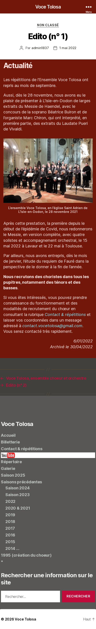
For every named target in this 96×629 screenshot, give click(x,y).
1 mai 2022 (67, 48)
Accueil (8, 435)
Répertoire (11, 461)
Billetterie (10, 442)
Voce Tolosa (48, 6)
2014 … (12, 548)
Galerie (8, 468)
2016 (10, 535)
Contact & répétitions (65, 314)
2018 (10, 521)
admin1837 (40, 48)
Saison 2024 (17, 488)
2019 (10, 514)
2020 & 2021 (17, 508)
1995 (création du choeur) (26, 555)
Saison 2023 (17, 494)
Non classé (48, 25)
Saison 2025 (13, 475)
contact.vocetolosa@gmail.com (52, 325)
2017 (10, 528)
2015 (10, 541)
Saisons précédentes (21, 482)
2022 (10, 501)
